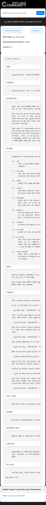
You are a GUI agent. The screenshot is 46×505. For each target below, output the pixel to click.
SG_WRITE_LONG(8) (12, 59)
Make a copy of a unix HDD (14, 496)
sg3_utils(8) (20, 277)
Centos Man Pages (12, 31)
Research (37, 31)
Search (40, 13)
